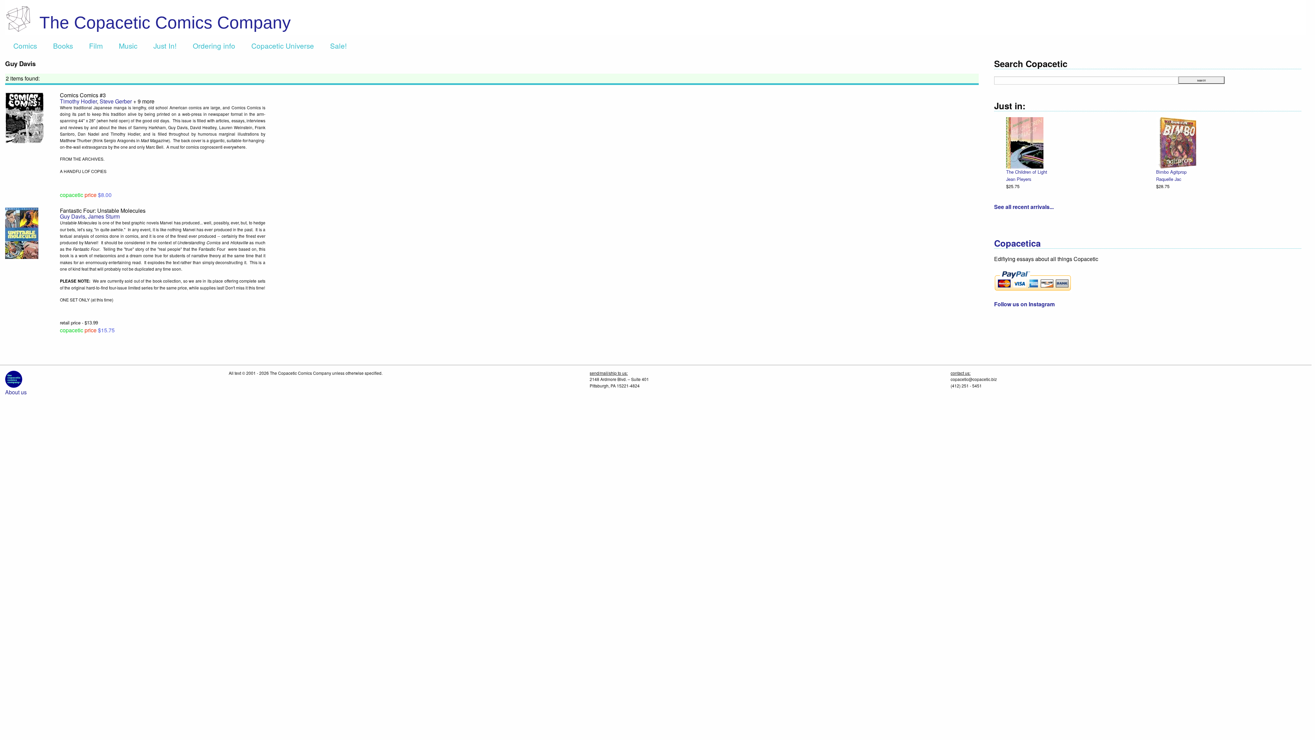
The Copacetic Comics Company (165, 22)
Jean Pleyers (1018, 179)
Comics (25, 45)
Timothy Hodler (78, 101)
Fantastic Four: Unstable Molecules (103, 210)
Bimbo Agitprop (1171, 172)
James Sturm (104, 216)
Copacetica (1017, 243)
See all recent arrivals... (1024, 207)
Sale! (338, 45)
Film (96, 45)
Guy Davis (72, 216)
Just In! (165, 45)
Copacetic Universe (282, 45)
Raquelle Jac (1168, 179)
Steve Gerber (116, 101)
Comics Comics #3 (83, 95)
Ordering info (214, 45)
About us (16, 392)
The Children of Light (1026, 172)
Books (63, 45)
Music (128, 45)
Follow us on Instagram (1024, 304)
